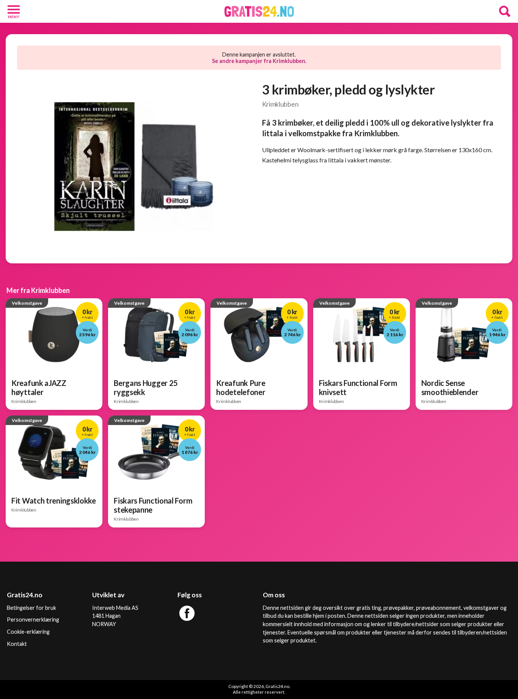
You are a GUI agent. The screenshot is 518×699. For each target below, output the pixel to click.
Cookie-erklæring (28, 631)
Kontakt (17, 644)
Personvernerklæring (33, 619)
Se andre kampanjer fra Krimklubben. (259, 61)
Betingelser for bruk (31, 608)
